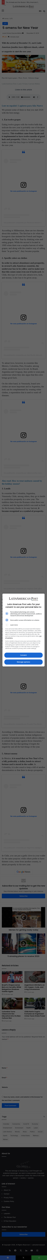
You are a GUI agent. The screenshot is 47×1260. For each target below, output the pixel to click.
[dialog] (23, 630)
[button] (23, 625)
